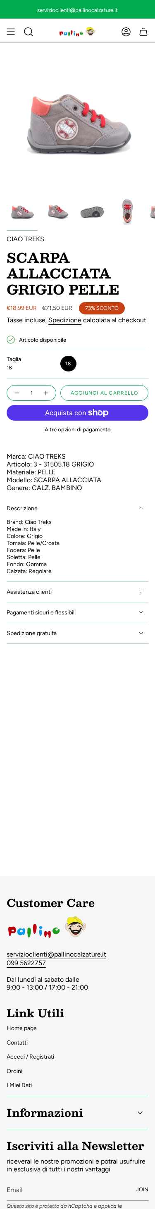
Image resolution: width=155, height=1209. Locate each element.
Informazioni (45, 1112)
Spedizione (64, 320)
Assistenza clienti (29, 591)
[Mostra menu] (10, 31)
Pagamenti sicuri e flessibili (41, 612)
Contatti (17, 1042)
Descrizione (22, 508)
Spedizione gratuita (32, 633)
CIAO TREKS (25, 239)
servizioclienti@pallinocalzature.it (56, 954)
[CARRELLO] (143, 31)
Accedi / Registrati (30, 1056)
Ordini (14, 1071)
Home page (22, 1028)
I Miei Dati (19, 1085)
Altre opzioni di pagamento (78, 429)
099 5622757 (26, 963)
